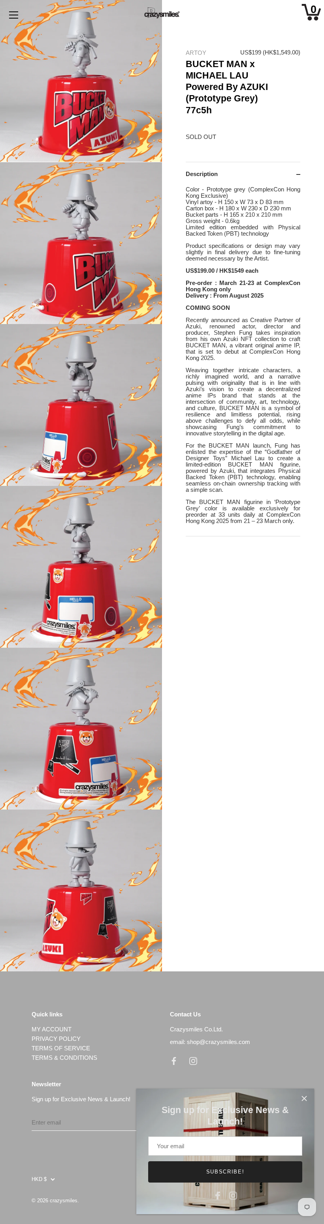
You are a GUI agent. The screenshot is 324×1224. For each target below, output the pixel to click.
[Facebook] (218, 1194)
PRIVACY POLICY (56, 1038)
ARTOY (196, 52)
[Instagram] (233, 1194)
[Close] (304, 1098)
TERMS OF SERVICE (61, 1048)
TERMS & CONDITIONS (64, 1057)
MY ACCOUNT (52, 1029)
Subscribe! (225, 1172)
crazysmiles (63, 1200)
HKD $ (39, 1179)
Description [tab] (202, 174)
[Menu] (14, 15)
